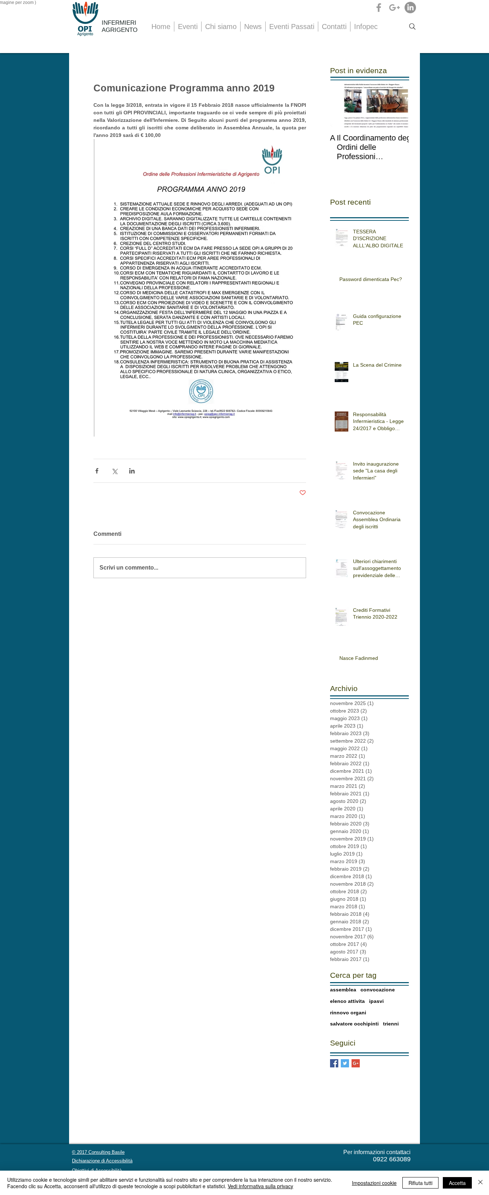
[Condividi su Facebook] (96, 470)
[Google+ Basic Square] (356, 1063)
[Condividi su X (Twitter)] (114, 470)
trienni (391, 1024)
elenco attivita (347, 1001)
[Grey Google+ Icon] (394, 7)
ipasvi (376, 1001)
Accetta (457, 1182)
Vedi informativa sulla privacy (260, 1186)
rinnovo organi (348, 1012)
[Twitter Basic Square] (345, 1063)
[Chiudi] (480, 1182)
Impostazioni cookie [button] (374, 1182)
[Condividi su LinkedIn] (132, 470)
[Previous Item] (341, 105)
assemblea (343, 989)
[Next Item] (397, 105)
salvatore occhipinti (354, 1024)
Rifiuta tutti (420, 1182)
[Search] (412, 26)
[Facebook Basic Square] (334, 1063)
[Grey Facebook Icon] (378, 7)
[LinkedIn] (410, 7)
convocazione (377, 989)
